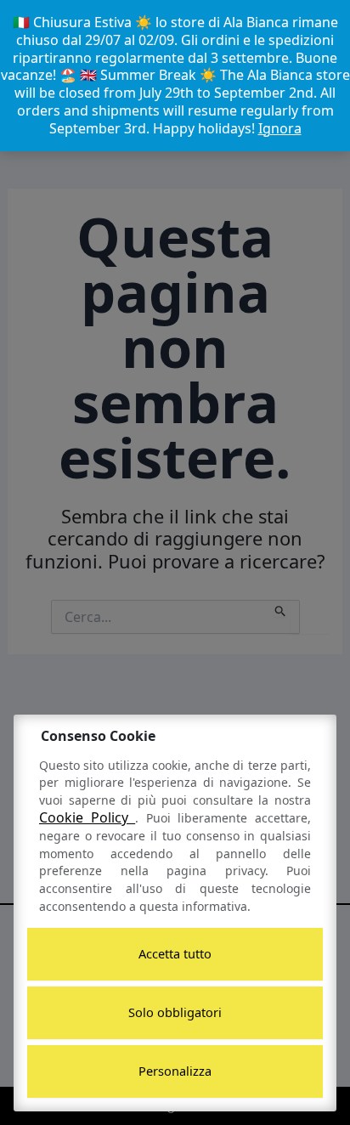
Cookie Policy (87, 817)
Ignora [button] (280, 128)
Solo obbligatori (175, 1011)
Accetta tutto (175, 953)
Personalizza (175, 1070)
